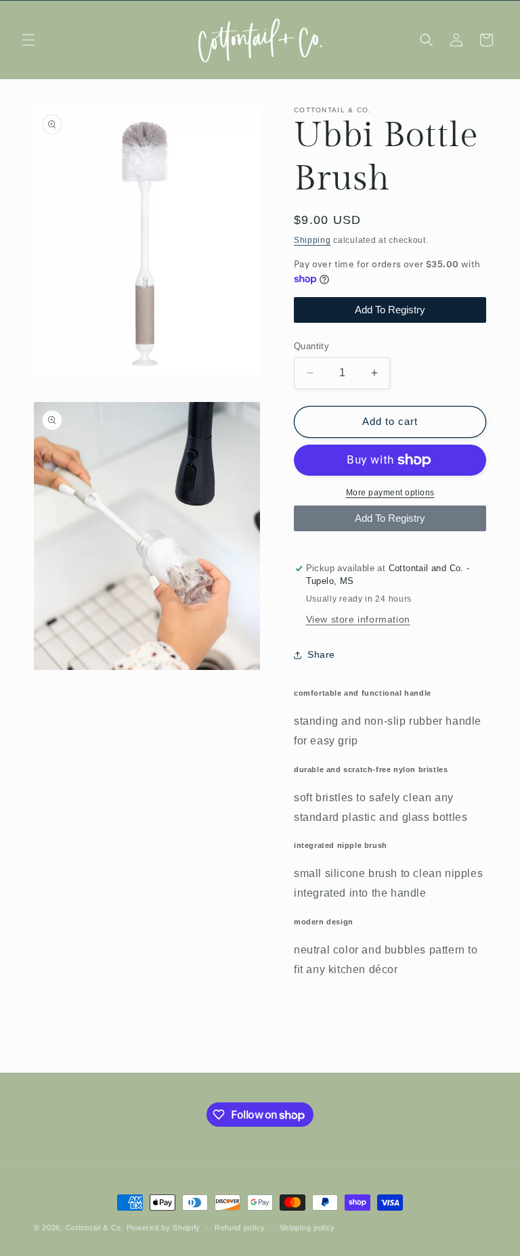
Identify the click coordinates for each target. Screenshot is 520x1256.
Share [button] (321, 654)
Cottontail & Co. (96, 1228)
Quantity (311, 346)
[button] (28, 40)
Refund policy (240, 1228)
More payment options (390, 492)
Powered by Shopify (164, 1228)
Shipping (312, 240)
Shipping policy (308, 1228)
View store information (358, 619)
